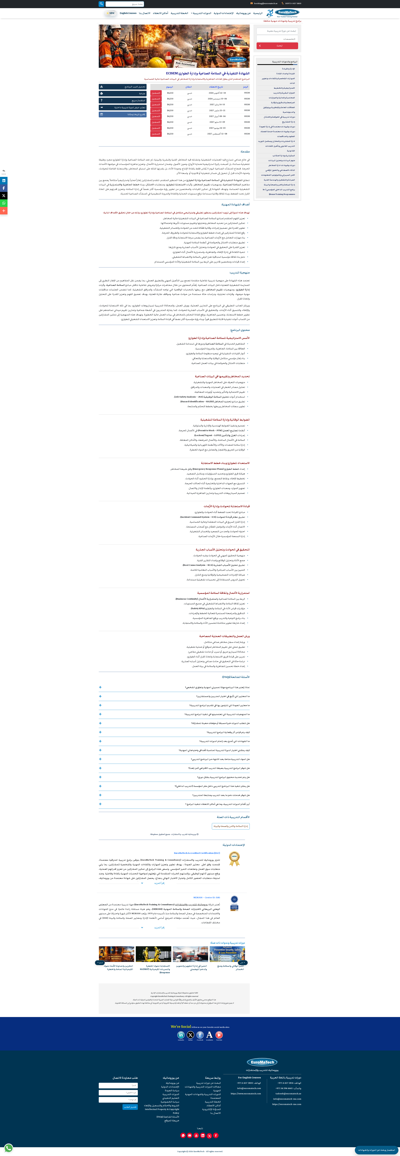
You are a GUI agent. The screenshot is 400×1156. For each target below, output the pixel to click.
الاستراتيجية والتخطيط (284, 88)
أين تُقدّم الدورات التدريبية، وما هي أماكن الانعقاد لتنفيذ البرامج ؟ (217, 804)
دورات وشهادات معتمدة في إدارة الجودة (277, 126)
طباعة (142, 93)
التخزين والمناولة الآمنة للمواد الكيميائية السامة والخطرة (155, 967)
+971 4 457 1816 (285, 1083)
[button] (176, 978)
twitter (190, 1040)
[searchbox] (276, 39)
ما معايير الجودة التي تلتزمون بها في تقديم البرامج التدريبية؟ (219, 705)
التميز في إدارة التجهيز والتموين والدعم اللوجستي (228, 967)
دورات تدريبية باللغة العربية (285, 1078)
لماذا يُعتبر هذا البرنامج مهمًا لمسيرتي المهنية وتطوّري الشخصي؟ (217, 687)
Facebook (200, 1040)
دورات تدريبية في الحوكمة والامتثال (279, 117)
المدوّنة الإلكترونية (211, 1109)
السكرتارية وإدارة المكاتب (283, 155)
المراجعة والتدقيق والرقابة (283, 102)
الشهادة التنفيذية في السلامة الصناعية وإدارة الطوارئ (214, 180)
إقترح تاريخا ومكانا (136, 114)
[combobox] (277, 38)
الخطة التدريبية (179, 13)
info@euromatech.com (249, 1088)
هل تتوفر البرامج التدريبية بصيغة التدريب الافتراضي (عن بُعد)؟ (219, 768)
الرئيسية (257, 13)
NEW (111, 13)
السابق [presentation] (101, 963)
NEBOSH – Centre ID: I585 (206, 897)
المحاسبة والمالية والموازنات (282, 97)
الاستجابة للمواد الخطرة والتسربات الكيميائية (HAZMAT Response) (192, 969)
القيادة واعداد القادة (285, 73)
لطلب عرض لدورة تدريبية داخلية (129, 107)
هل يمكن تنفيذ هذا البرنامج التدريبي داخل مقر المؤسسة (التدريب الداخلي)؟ (212, 786)
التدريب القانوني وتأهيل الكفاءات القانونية (280, 148)
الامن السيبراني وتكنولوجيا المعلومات (278, 175)
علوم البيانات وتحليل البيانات (281, 160)
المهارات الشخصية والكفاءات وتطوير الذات (278, 81)
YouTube (219, 1040)
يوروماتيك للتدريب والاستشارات (191, 904)
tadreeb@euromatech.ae (288, 1093)
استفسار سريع (138, 100)
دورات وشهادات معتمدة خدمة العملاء (278, 131)
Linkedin (181, 1040)
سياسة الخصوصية (170, 1102)
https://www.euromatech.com (246, 1093)
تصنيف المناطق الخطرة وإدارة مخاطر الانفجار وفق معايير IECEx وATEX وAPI (118, 969)
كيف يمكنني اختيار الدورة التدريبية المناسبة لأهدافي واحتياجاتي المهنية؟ (214, 750)
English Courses (128, 13)
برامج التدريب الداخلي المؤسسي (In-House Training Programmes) (279, 192)
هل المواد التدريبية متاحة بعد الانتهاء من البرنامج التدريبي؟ (220, 759)
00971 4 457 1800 (293, 3)
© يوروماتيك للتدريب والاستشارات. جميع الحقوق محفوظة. (174, 834)
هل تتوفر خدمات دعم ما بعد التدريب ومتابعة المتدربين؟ (221, 795)
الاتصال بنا (144, 13)
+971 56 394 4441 (284, 1088)
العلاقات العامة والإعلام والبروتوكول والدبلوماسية (279, 110)
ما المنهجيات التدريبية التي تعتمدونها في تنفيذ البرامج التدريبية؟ (217, 714)
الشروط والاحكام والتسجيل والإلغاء (161, 1105)
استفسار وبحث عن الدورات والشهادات (376, 1150)
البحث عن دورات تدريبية (208, 1083)
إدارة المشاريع (288, 121)
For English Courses (249, 1078)
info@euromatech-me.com (287, 1099)
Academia (209, 1040)
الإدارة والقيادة (288, 68)
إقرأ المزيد (159, 883)
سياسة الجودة (172, 1090)
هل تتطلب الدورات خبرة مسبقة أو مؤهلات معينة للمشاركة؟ (220, 723)
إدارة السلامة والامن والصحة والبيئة (231, 826)
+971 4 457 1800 (245, 1083)
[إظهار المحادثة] (8, 1148)
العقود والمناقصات (286, 136)
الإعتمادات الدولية (224, 13)
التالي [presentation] (241, 963)
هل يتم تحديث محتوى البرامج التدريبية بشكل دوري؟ (223, 777)
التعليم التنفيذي (170, 1098)
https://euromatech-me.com (286, 1104)
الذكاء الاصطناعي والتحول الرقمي (280, 170)
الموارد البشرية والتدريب (284, 92)
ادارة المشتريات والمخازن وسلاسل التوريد (276, 141)
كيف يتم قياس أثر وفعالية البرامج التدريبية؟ (228, 732)
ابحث (279, 45)
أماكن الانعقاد (160, 13)
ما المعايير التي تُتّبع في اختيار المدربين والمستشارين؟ (223, 696)
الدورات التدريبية (202, 13)
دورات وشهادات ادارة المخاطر (282, 165)
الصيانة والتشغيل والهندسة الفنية (279, 179)
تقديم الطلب (130, 1107)
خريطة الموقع (171, 1120)
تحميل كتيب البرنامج (135, 86)
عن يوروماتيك (243, 13)
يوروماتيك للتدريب (204, 860)
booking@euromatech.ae (266, 3)
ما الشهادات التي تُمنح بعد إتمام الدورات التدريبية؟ (224, 741)
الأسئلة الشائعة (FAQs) (168, 1117)
